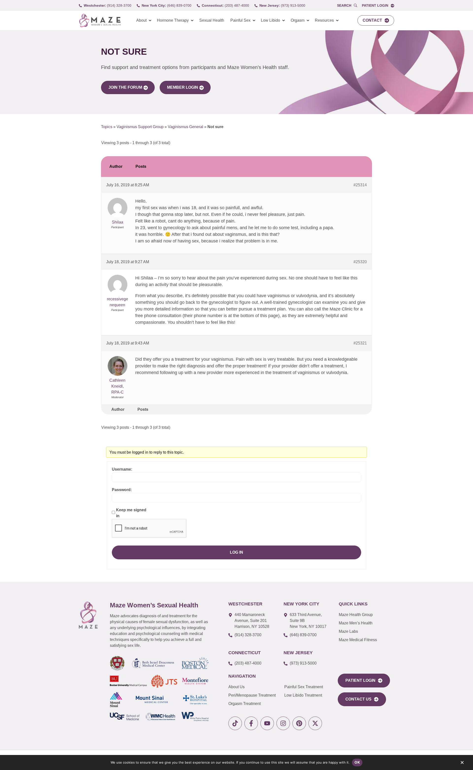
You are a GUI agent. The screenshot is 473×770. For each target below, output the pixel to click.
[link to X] (315, 723)
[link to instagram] (283, 723)
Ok (357, 762)
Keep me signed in (131, 513)
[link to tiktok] (235, 723)
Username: (122, 469)
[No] (462, 763)
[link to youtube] (267, 723)
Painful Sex (240, 20)
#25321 (360, 343)
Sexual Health (211, 20)
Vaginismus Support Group (140, 127)
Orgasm (297, 20)
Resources (324, 20)
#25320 (360, 262)
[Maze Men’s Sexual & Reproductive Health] (88, 615)
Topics (106, 127)
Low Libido (270, 20)
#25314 (360, 185)
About (141, 20)
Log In (236, 552)
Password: (122, 490)
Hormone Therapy (173, 20)
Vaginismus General (185, 127)
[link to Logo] (99, 21)
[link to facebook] (251, 723)
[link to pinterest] (299, 723)
